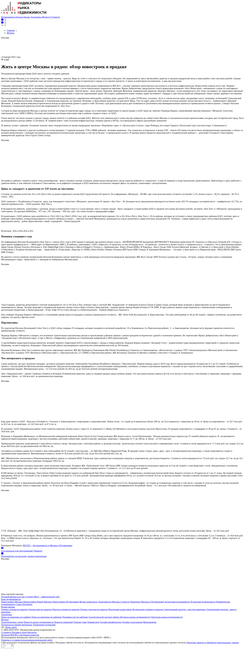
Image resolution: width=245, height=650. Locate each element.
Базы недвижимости (11, 599)
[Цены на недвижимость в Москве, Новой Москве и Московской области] (24, 14)
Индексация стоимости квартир (147, 609)
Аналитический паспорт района (104, 617)
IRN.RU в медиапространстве (24, 635)
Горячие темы (80, 622)
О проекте (55, 17)
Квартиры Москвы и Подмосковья (147, 602)
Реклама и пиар (19, 632)
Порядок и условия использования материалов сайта (26, 640)
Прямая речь (93, 622)
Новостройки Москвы (12, 602)
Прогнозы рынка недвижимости (167, 617)
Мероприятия (149, 622)
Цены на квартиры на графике (16, 617)
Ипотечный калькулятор (120, 609)
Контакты (32, 632)
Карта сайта (11, 627)
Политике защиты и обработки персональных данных (213, 642)
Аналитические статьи (12, 622)
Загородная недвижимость (177, 602)
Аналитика (36, 17)
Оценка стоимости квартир (14, 609)
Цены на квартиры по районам (46, 617)
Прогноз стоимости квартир (66, 609)
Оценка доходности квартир (94, 609)
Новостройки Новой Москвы (37, 602)
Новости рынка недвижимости (39, 622)
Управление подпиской (44, 625)
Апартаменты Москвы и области (114, 602)
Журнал (46, 17)
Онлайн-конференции (110, 622)
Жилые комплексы (88, 602)
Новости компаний (63, 622)
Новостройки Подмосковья (65, 602)
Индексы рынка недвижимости (135, 617)
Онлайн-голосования (132, 622)
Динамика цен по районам (75, 617)
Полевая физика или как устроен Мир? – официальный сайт (30, 597)
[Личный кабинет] (2, 20)
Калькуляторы (23, 17)
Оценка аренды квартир (40, 609)
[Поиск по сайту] (5, 20)
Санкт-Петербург (24, 604)
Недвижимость (8, 17)
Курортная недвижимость (203, 602)
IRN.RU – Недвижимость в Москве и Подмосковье (47, 545)
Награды (5, 635)
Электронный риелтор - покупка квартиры (185, 609)
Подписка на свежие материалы (16, 625)
